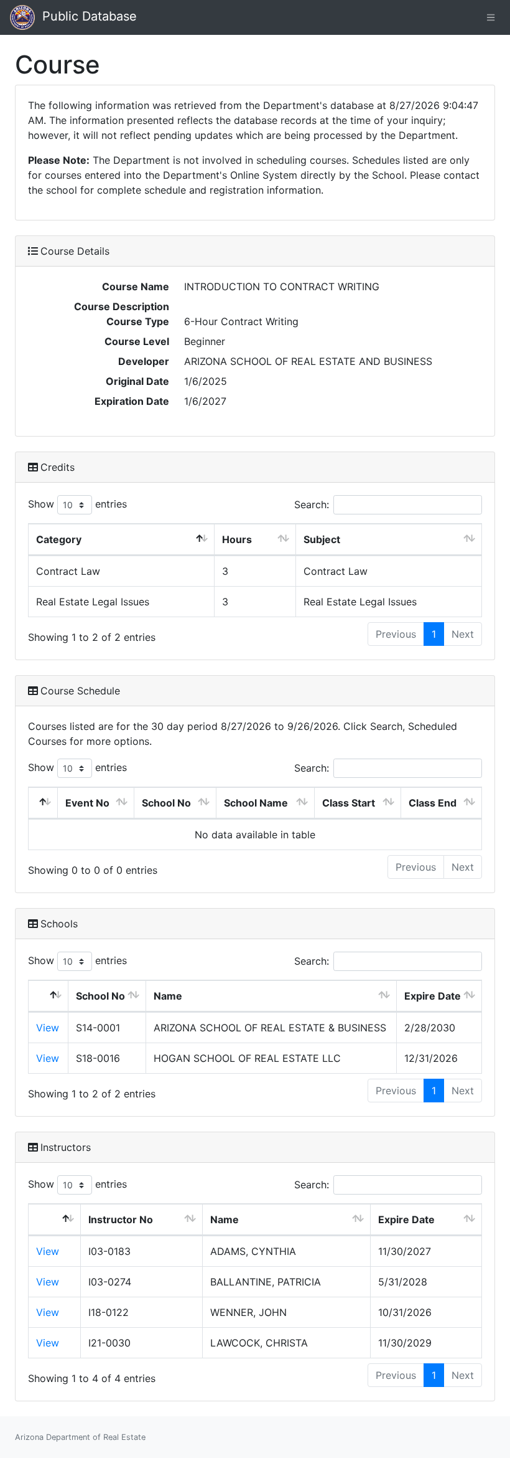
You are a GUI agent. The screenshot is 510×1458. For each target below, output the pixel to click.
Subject (322, 539)
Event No (87, 803)
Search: (311, 504)
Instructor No (120, 1219)
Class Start (348, 803)
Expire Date (432, 996)
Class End (433, 803)
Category (58, 539)
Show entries (77, 504)
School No (166, 803)
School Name (256, 803)
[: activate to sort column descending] (43, 803)
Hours (237, 539)
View (47, 1027)
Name (168, 996)
